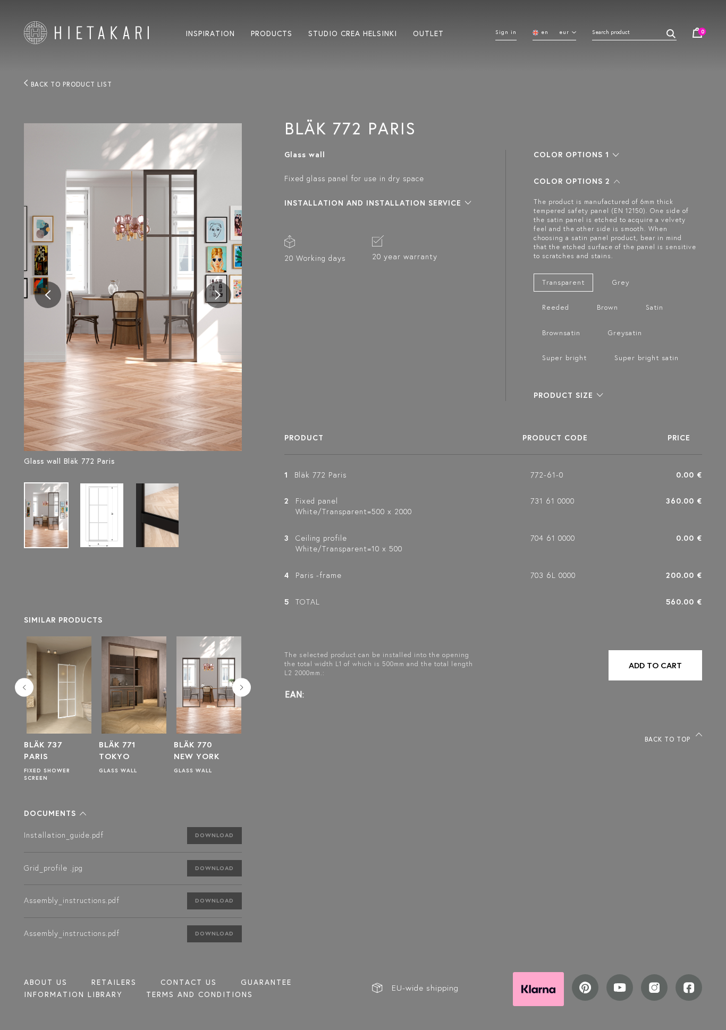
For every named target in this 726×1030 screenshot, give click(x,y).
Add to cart (655, 665)
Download (214, 835)
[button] (55, 813)
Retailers (114, 982)
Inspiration (210, 33)
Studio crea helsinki (352, 33)
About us (45, 982)
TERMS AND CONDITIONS (199, 994)
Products (271, 33)
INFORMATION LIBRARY (73, 994)
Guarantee (266, 982)
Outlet (428, 33)
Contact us (189, 982)
